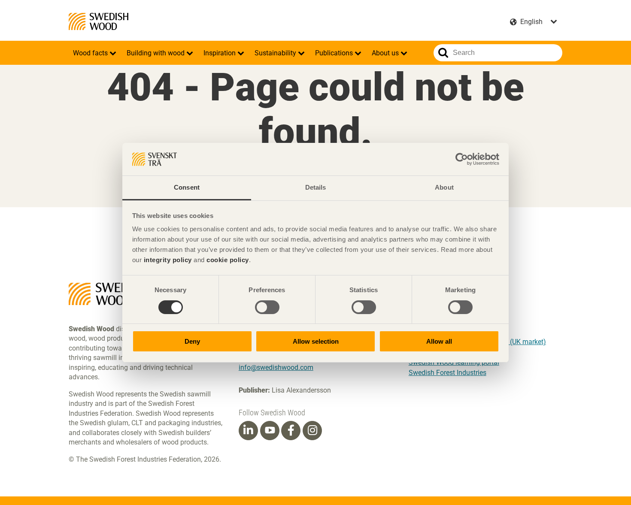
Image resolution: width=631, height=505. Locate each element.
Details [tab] (315, 187)
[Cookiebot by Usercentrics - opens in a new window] (461, 159)
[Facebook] (291, 430)
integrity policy (168, 259)
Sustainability (276, 53)
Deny (192, 341)
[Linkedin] (248, 430)
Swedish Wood (98, 21)
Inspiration (220, 53)
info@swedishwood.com (276, 367)
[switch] (267, 307)
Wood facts (91, 53)
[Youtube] (270, 430)
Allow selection (316, 341)
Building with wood (156, 53)
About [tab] (444, 187)
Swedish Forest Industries (447, 373)
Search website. (443, 52)
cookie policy (227, 259)
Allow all (439, 341)
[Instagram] (312, 430)
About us (386, 53)
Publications (335, 53)
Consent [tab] (187, 187)
